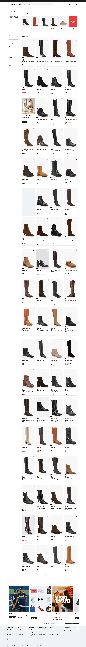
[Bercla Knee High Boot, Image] (28, 407)
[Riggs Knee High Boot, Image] (70, 555)
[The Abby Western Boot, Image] (70, 289)
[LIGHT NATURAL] (22, 447)
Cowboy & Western (52, 28)
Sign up (72, 623)
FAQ (8, 639)
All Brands (19, 629)
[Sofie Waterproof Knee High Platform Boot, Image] (70, 228)
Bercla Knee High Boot (28, 420)
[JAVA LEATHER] (52, 89)
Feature (10, 51)
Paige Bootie (26, 567)
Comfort (67, 31)
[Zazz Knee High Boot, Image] (42, 436)
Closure (10, 65)
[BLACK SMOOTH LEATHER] (51, 209)
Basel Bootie (40, 120)
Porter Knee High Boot (70, 91)
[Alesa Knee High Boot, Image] (70, 48)
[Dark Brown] (38, 270)
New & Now (13, 7)
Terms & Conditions (22, 645)
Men (25, 7)
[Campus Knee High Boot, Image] (70, 108)
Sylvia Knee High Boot (42, 61)
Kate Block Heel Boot (41, 538)
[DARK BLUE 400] (54, 390)
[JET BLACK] (66, 119)
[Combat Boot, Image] (42, 407)
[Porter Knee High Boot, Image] (70, 78)
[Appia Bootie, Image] (42, 495)
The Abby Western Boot (70, 301)
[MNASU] (56, 390)
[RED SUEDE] (40, 300)
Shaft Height (11, 43)
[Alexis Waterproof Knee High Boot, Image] (56, 48)
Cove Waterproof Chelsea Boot (70, 150)
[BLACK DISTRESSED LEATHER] (65, 149)
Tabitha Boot (53, 181)
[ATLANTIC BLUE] (32, 149)
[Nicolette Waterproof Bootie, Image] (28, 228)
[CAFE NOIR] (45, 149)
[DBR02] (24, 447)
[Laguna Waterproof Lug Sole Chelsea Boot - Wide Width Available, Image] (28, 495)
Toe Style (10, 49)
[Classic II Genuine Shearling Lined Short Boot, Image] (42, 168)
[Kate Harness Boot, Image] (56, 407)
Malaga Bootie (69, 181)
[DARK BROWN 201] (24, 89)
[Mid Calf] (35, 21)
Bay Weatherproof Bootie (42, 567)
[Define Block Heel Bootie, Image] (42, 228)
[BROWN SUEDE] (37, 300)
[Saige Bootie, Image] (42, 138)
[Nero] (37, 418)
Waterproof (56, 31)
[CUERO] (67, 179)
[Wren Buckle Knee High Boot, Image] (56, 317)
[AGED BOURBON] (22, 418)
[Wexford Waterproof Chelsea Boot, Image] (56, 78)
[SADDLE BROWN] (40, 506)
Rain (52, 31)
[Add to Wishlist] (34, 40)
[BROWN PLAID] (68, 566)
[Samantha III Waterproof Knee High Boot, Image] (28, 289)
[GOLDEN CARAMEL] (51, 328)
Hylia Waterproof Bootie (42, 391)
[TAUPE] (68, 209)
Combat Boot (41, 420)
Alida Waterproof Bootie (42, 91)
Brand (9, 27)
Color (9, 24)
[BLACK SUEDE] (67, 89)
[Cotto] (38, 418)
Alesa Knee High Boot (70, 61)
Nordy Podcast (20, 637)
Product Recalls (9, 641)
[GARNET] (44, 119)
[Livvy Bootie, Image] (28, 259)
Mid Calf (32, 28)
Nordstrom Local (31, 638)
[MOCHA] (65, 300)
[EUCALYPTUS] (71, 119)
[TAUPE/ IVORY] (24, 566)
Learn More (60, 619)
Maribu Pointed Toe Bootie (28, 61)
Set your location (25, 36)
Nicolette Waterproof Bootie (28, 240)
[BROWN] (24, 328)
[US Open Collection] (19, 599)
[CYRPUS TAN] (38, 149)
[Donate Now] (62, 599)
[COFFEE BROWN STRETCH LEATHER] (54, 506)
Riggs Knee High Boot (70, 567)
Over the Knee (39, 31)
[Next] (77, 31)
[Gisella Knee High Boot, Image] (56, 138)
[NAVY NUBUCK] (52, 360)
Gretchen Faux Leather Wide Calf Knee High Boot (56, 479)
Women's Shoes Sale (71, 28)
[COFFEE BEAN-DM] (51, 506)
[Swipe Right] (76, 585)
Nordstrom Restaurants (32, 637)
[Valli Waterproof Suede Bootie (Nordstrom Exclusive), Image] (56, 349)
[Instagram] (62, 630)
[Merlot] (40, 270)
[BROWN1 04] (40, 119)
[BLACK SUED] (37, 89)
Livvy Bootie (25, 272)
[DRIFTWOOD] (68, 300)
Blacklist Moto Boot (69, 448)
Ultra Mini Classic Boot (69, 272)
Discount (10, 62)
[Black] (37, 270)
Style (9, 38)
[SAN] (40, 179)
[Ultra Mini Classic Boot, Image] (70, 259)
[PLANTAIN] (27, 328)
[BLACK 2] (43, 119)
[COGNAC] (56, 179)
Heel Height (10, 35)
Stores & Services (31, 627)
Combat (63, 31)
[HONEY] (70, 360)
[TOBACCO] (38, 506)
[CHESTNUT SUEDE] (37, 179)
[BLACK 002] (40, 447)
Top (77, 628)
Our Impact (19, 632)
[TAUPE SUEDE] (38, 390)
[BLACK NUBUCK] (26, 179)
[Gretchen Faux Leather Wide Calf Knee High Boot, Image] (56, 466)
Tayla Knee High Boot (70, 361)
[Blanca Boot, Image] (42, 317)
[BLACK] (51, 89)
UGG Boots (60, 28)
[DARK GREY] (54, 209)
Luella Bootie (26, 361)
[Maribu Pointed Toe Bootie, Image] (28, 48)
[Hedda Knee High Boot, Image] (70, 495)
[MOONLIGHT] (68, 270)
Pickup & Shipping (11, 14)
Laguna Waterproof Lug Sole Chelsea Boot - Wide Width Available (28, 507)
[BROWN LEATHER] (26, 270)
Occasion (10, 57)
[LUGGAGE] (52, 179)
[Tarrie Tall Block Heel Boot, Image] (42, 349)
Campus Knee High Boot (69, 120)
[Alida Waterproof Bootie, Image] (42, 78)
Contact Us (9, 629)
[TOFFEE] (46, 119)
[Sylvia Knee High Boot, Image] (42, 48)
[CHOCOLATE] (40, 328)
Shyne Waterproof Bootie (56, 538)
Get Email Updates (21, 636)
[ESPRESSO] (52, 566)
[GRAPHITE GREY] (71, 536)
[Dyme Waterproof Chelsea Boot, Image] (28, 168)
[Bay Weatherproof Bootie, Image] (42, 555)
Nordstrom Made (34, 618)
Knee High (42, 28)
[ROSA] (54, 418)
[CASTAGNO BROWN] (52, 149)
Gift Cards (77, 618)
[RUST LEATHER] (22, 390)
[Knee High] (45, 21)
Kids (47, 7)
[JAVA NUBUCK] (56, 360)
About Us (19, 627)
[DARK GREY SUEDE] (68, 149)
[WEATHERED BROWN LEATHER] (54, 89)
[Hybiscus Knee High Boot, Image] (56, 108)
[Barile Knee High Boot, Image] (28, 78)
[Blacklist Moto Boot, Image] (70, 436)
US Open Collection (13, 617)
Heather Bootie (69, 420)
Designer (52, 7)
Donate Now (55, 619)
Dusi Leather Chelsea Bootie (70, 478)
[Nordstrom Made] (40, 599)
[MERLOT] (26, 328)
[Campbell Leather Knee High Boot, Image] (28, 466)
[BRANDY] (26, 418)
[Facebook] (68, 630)
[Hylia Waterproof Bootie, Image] (42, 379)
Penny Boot (55, 301)
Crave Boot (53, 240)
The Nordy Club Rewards (43, 629)
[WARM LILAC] (70, 270)
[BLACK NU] (40, 209)
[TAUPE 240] (56, 209)
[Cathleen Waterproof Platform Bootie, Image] (70, 317)
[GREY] (68, 418)
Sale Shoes (24, 121)
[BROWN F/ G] (70, 149)
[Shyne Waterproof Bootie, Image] (56, 525)
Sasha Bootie (56, 508)
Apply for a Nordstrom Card (43, 630)
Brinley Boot (54, 448)
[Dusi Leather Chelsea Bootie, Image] (70, 466)
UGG (49, 31)
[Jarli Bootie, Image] (56, 379)
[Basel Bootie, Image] (42, 108)
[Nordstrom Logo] (13, 4)
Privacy (8, 645)
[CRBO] (74, 270)
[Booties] (26, 21)
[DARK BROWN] (65, 209)
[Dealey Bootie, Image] (70, 379)
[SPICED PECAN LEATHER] (68, 89)
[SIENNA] (73, 300)
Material (10, 40)
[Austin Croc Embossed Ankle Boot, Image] (42, 259)
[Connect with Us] (70, 630)
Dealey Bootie (69, 391)
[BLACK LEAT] (27, 179)
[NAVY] (73, 119)
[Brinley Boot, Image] (56, 436)
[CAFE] (24, 149)
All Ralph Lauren (19, 617)
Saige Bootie (41, 150)
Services (73, 7)
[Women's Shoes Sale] (73, 21)
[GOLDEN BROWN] (54, 179)
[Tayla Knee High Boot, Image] (70, 349)
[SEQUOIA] (30, 149)
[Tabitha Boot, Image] (56, 168)
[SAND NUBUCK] (51, 360)
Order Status (9, 630)
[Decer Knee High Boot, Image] (28, 525)
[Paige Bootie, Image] (28, 555)
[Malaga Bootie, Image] (70, 168)
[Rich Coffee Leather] (37, 477)
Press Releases (52, 632)
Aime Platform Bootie (27, 391)
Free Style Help (31, 630)
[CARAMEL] (51, 447)
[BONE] (29, 149)
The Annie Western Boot (27, 150)
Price (9, 32)
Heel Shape (10, 54)
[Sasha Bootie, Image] (56, 495)
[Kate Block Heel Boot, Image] (42, 525)
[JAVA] (22, 179)
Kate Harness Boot (54, 420)
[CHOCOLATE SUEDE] (38, 209)
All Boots (23, 31)
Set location (10, 19)
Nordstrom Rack (52, 629)
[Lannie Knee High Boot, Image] (28, 436)
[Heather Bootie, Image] (70, 407)
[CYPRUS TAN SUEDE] (70, 89)
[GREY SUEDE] (38, 179)
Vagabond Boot (25, 330)
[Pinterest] (64, 630)
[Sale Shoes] (28, 106)
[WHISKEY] (52, 300)
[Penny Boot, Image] (56, 289)
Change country (9, 642)
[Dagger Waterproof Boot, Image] (42, 198)
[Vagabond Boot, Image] (28, 317)
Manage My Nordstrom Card (43, 634)
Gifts (63, 7)
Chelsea (60, 31)
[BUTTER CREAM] (52, 119)
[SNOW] (67, 300)
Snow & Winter (45, 31)
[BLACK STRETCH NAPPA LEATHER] (52, 506)
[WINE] (70, 300)
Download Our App (67, 627)
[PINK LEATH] (67, 566)
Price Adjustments (10, 636)
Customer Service (10, 627)
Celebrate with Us (47, 0)
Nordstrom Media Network (54, 634)
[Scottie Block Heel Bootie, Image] (70, 525)
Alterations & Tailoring (32, 632)
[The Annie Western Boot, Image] (28, 138)
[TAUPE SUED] (38, 89)
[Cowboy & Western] (54, 21)
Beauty (30, 7)
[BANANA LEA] (65, 566)
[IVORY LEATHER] (52, 390)
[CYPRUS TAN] (73, 536)
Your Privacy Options (14, 645)
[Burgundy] (22, 536)
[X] (66, 630)
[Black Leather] (38, 477)
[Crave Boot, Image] (56, 228)
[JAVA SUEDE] (40, 89)
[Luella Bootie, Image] (28, 349)
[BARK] (56, 418)
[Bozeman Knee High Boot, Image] (42, 289)
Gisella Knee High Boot (56, 150)
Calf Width (10, 60)
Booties (23, 28)
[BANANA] (74, 119)
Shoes (35, 7)
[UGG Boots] (63, 21)
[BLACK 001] (52, 209)
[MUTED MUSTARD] (73, 270)
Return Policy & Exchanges (11, 634)
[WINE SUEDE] (40, 390)
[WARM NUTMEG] (43, 149)
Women (20, 7)
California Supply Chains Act (31, 645)
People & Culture (20, 634)
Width (9, 46)
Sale (67, 7)
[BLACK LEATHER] (65, 89)
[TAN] (22, 328)
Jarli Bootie (55, 391)
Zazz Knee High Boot (41, 448)
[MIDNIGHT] (27, 149)
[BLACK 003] (22, 89)
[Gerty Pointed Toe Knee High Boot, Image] (56, 198)
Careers (19, 630)
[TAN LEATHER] (24, 477)
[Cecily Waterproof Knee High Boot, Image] (56, 555)
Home (58, 7)
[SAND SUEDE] (24, 179)
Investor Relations (52, 630)
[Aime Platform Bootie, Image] (28, 379)
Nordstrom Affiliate (53, 635)
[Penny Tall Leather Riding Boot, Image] (56, 259)
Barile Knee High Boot (27, 91)
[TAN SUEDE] (22, 270)
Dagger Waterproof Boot (42, 210)
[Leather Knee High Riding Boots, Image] (42, 466)
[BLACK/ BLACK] (38, 119)
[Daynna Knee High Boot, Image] (70, 198)
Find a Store (30, 629)
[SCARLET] (25, 149)
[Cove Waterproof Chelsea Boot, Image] (70, 138)
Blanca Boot (42, 330)
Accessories (41, 7)
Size (9, 21)
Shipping (8, 632)
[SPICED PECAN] (37, 149)
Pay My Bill (41, 632)
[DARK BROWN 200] (57, 209)
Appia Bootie (41, 508)
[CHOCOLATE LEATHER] (65, 506)
